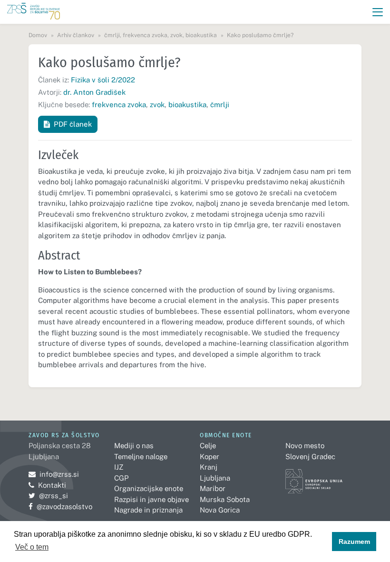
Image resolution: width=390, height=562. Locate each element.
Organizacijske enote (148, 488)
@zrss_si (48, 496)
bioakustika (187, 104)
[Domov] (33, 12)
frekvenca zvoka (119, 104)
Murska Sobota (225, 499)
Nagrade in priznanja (148, 510)
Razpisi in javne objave (151, 499)
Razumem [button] (354, 541)
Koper (209, 456)
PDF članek (73, 124)
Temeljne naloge (140, 456)
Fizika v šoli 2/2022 (103, 80)
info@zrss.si (54, 474)
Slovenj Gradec (310, 456)
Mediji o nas (134, 446)
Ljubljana (215, 478)
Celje (208, 446)
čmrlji (219, 104)
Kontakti (52, 485)
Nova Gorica (220, 510)
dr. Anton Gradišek (94, 92)
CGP (121, 478)
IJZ (118, 467)
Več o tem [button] (32, 547)
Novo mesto (304, 446)
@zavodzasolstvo (60, 506)
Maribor (212, 488)
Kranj (208, 467)
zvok (157, 104)
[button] (377, 12)
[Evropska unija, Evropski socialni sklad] (313, 477)
